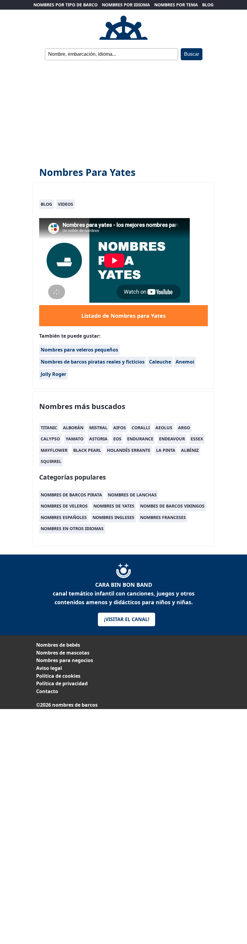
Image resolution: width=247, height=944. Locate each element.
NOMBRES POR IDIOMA (126, 5)
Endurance (140, 439)
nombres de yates (113, 506)
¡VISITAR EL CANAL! (126, 619)
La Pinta (165, 450)
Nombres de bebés (58, 645)
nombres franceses (163, 517)
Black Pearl (87, 450)
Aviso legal (49, 668)
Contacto (47, 691)
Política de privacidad (62, 683)
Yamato (74, 439)
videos (65, 204)
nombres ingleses (113, 517)
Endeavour (172, 439)
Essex (197, 439)
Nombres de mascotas (62, 652)
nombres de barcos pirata (71, 495)
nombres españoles (64, 517)
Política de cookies (58, 676)
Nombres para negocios (64, 660)
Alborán (73, 427)
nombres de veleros (64, 506)
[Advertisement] (123, 113)
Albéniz (190, 450)
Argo (184, 427)
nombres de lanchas (132, 495)
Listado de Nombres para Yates (123, 315)
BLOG (208, 5)
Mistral (98, 427)
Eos (117, 439)
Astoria (98, 439)
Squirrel (51, 461)
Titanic (49, 427)
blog (46, 204)
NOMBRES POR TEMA (176, 5)
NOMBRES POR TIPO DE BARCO (65, 5)
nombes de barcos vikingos (172, 506)
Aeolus (163, 427)
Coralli (141, 427)
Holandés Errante (128, 450)
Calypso (50, 439)
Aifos (119, 427)
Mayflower (54, 450)
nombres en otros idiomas (72, 528)
